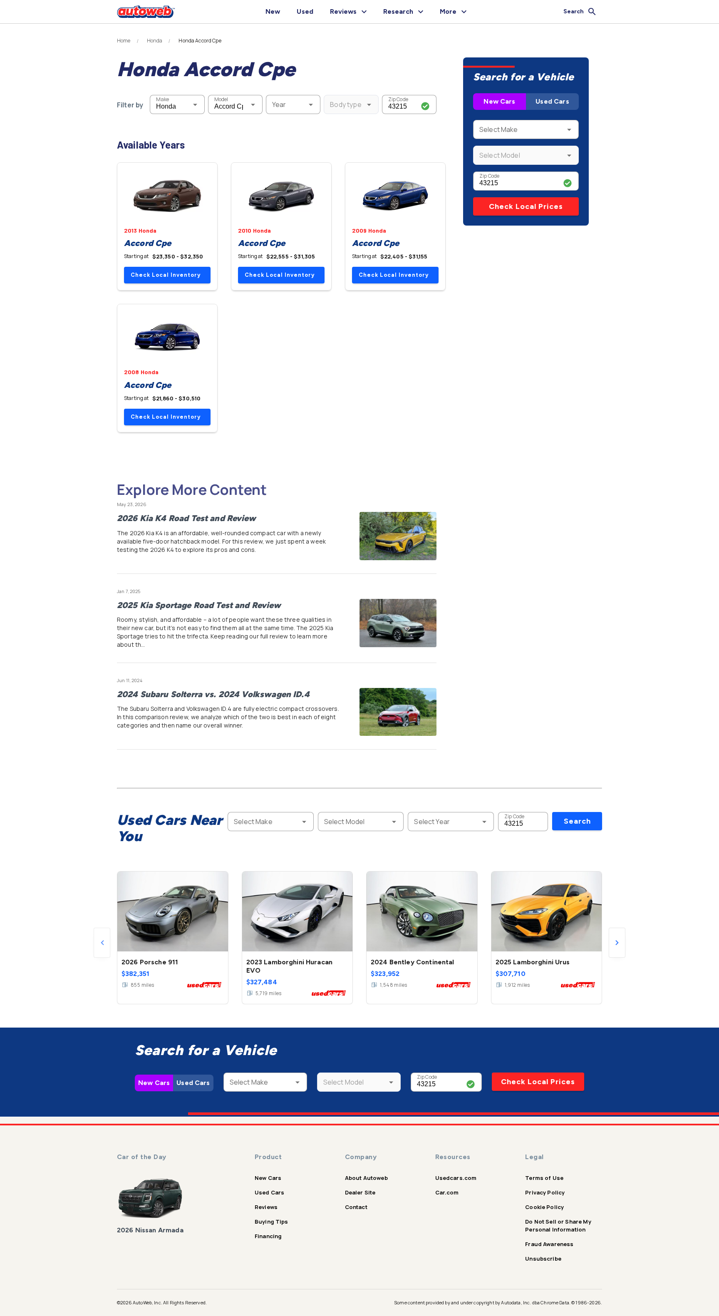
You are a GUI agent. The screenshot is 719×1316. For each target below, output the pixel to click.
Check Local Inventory (166, 275)
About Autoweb (366, 1178)
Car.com (447, 1192)
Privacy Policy (545, 1192)
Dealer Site (360, 1192)
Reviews (266, 1207)
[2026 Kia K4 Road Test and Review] (398, 536)
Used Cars (552, 101)
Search (577, 821)
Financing (268, 1236)
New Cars (499, 101)
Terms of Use (544, 1178)
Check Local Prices (526, 206)
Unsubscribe (543, 1258)
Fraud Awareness (549, 1244)
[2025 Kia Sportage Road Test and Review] (398, 623)
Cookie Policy (544, 1207)
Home (124, 40)
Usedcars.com (456, 1178)
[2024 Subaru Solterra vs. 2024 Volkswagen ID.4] (398, 712)
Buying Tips (271, 1221)
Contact (356, 1207)
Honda (155, 40)
